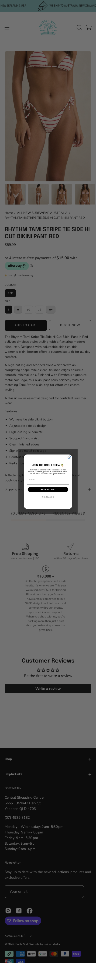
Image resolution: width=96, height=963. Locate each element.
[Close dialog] (69, 457)
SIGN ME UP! (48, 489)
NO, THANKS (48, 496)
